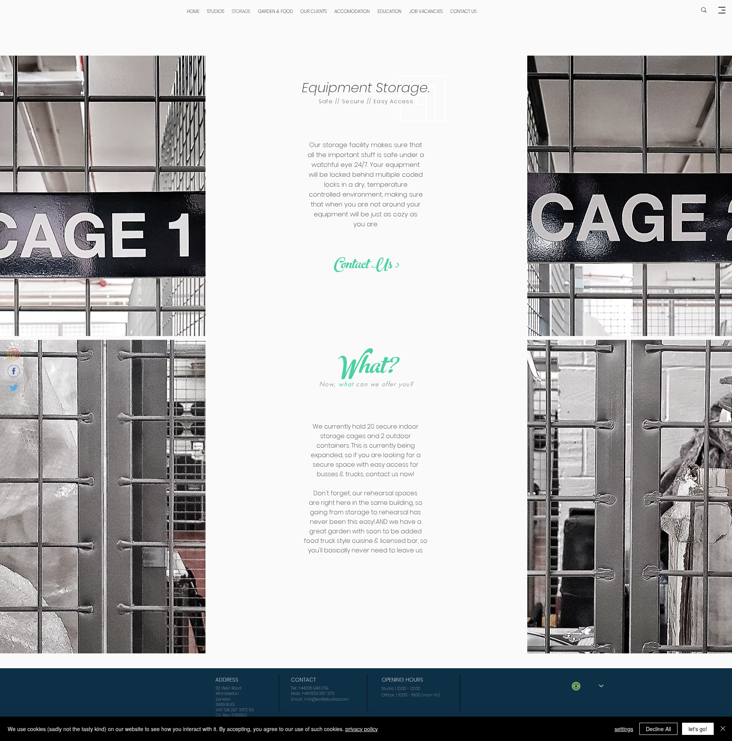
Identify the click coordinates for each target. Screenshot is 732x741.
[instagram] (14, 354)
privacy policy (361, 729)
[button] (722, 10)
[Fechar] (722, 729)
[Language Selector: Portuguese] (588, 686)
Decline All (658, 729)
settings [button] (624, 729)
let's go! (698, 729)
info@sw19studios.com (326, 699)
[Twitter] (14, 388)
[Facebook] (14, 371)
